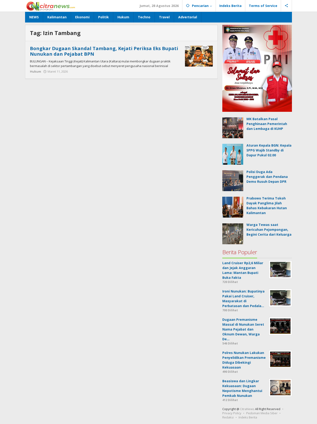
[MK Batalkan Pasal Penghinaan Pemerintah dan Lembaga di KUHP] (232, 127)
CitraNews (247, 409)
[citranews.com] (51, 5)
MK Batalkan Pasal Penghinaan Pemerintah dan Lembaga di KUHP (266, 124)
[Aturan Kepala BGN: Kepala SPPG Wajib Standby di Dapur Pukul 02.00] (232, 154)
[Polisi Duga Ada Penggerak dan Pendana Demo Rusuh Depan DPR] (232, 180)
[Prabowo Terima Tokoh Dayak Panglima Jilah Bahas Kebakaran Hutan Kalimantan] (232, 207)
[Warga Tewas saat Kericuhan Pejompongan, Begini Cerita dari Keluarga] (232, 233)
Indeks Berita (248, 417)
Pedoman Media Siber (262, 413)
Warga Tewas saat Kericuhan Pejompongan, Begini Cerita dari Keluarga (268, 229)
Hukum (35, 71)
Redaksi (228, 417)
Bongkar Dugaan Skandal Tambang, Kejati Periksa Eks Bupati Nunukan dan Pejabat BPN (104, 51)
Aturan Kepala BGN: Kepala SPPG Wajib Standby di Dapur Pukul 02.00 (268, 150)
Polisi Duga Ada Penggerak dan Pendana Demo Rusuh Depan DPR (267, 177)
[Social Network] (286, 6)
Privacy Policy (231, 413)
